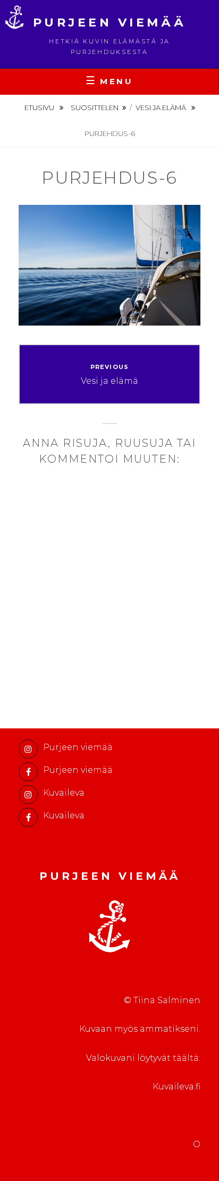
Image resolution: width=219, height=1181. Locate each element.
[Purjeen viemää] (28, 749)
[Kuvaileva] (28, 794)
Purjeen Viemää (110, 22)
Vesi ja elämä (162, 107)
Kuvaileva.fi (176, 1086)
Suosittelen (95, 107)
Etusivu (40, 107)
